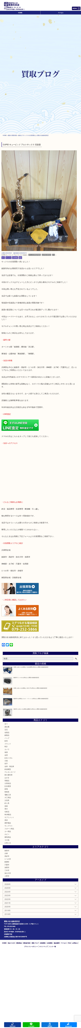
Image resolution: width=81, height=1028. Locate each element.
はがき (7, 777)
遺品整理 (56, 943)
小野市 (7, 876)
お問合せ (75, 943)
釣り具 (7, 803)
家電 (6, 789)
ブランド (8, 744)
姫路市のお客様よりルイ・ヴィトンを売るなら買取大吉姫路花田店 (31, 698)
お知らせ (8, 843)
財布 (6, 741)
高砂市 (7, 856)
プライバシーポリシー (31, 946)
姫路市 (7, 850)
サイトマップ (43, 946)
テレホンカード (10, 772)
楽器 (20, 258)
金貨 (6, 755)
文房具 (7, 800)
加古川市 (8, 873)
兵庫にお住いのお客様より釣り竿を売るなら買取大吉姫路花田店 (30, 688)
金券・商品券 (9, 766)
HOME (20, 13)
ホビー (7, 834)
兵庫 (6, 853)
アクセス (60, 13)
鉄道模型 (8, 769)
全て (3, 258)
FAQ (69, 943)
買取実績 (68, 1024)
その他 (7, 840)
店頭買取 (42, 943)
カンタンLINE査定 (31, 1024)
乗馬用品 (8, 837)
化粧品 (7, 811)
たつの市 (8, 859)
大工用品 (8, 797)
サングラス (8, 826)
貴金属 (7, 727)
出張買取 (15, 258)
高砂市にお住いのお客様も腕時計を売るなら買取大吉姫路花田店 (30, 709)
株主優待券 (8, 775)
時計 (6, 746)
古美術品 (8, 783)
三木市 (7, 870)
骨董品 (7, 780)
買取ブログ (35, 943)
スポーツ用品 (9, 828)
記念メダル (8, 758)
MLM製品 (8, 814)
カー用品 (8, 831)
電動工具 (8, 795)
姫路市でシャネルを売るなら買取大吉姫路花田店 (26, 677)
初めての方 (11, 943)
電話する (12, 1024)
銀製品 (7, 735)
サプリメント (9, 817)
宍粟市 (7, 865)
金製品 (7, 732)
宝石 (6, 729)
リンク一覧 (52, 946)
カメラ (7, 749)
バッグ (7, 738)
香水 (6, 809)
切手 (6, 763)
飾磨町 (7, 862)
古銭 (6, 760)
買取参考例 (26, 943)
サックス (8, 258)
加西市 (7, 867)
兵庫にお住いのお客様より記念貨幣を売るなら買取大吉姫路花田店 (31, 667)
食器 (6, 752)
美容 (6, 820)
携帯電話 (8, 823)
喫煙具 (7, 792)
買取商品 (19, 943)
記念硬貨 (8, 786)
